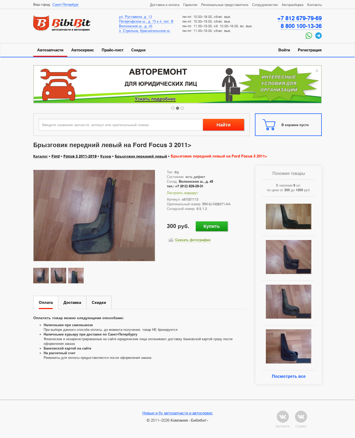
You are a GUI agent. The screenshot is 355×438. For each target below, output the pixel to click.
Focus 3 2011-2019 (80, 156)
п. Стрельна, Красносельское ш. (144, 31)
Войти (284, 50)
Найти (223, 124)
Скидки (138, 50)
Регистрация (310, 50)
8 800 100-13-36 (301, 26)
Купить (211, 226)
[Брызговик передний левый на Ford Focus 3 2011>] (94, 215)
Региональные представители (224, 5)
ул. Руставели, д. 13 (135, 17)
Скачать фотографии (193, 240)
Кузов (105, 156)
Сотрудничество (265, 5)
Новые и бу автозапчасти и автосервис (177, 412)
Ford (55, 156)
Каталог (40, 156)
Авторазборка (292, 5)
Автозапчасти (50, 50)
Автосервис (82, 50)
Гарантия (190, 5)
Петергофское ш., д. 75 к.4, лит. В (146, 21)
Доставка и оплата (164, 5)
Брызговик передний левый (141, 156)
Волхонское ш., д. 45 (135, 26)
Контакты (314, 5)
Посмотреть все (289, 376)
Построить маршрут (182, 193)
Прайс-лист (112, 50)
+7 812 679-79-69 (299, 18)
